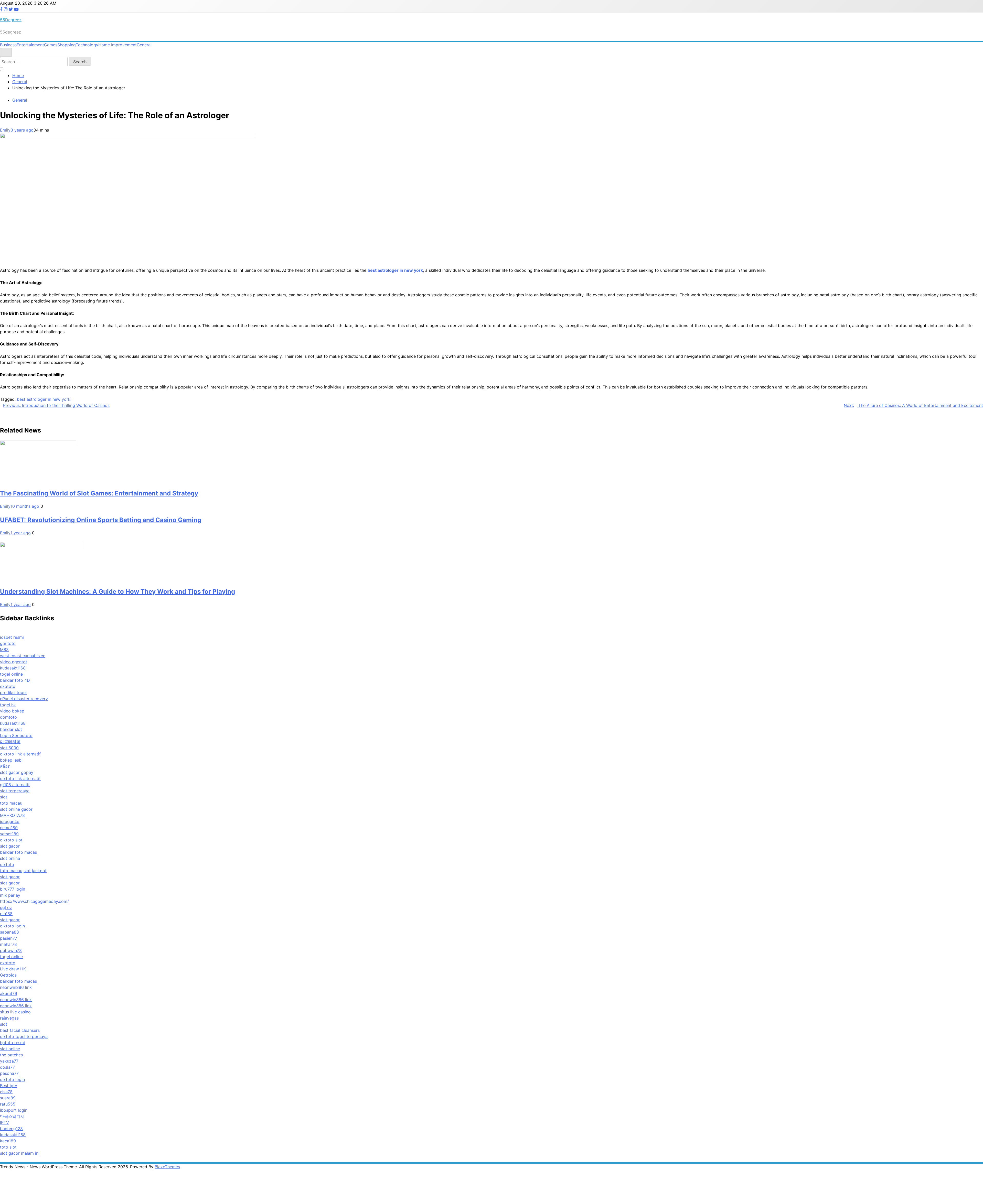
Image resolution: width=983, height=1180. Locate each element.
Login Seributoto (16, 735)
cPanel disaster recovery (24, 698)
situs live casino (15, 1011)
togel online (11, 674)
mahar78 (8, 944)
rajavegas (9, 1018)
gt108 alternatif (15, 784)
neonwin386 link (16, 987)
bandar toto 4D (15, 680)
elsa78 (6, 1091)
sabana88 (9, 932)
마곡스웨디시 (12, 1116)
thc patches (11, 1054)
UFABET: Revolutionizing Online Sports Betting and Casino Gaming (100, 520)
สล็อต (5, 766)
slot (3, 796)
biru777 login (12, 889)
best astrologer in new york (43, 399)
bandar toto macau (18, 852)
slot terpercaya (14, 790)
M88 (4, 649)
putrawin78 (11, 950)
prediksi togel (13, 692)
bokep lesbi (11, 760)
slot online (10, 858)
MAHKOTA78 (12, 815)
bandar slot (11, 729)
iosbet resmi (12, 637)
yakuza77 (9, 1061)
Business (8, 44)
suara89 (8, 1097)
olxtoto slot (11, 839)
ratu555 (7, 1104)
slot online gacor (16, 809)
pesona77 (9, 1073)
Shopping (66, 44)
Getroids (8, 975)
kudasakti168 (13, 667)
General (144, 44)
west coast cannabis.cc (22, 655)
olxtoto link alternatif (20, 753)
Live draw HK (13, 968)
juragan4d (9, 821)
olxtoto (7, 864)
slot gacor (10, 846)
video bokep (12, 710)
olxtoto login (12, 925)
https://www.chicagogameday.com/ (34, 901)
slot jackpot (35, 870)
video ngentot (13, 661)
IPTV (4, 1122)
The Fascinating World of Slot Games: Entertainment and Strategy (99, 493)
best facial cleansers (20, 1030)
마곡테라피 (10, 741)
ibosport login (13, 1110)
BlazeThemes (167, 1166)
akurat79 (8, 993)
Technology (87, 44)
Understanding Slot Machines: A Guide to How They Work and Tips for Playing (117, 591)
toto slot (8, 1147)
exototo (7, 686)
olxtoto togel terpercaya (24, 1036)
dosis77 (7, 1067)
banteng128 (11, 1128)
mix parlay (10, 895)
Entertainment (30, 44)
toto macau (11, 803)
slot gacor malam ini (19, 1153)
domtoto (8, 717)
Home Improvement (117, 44)
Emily (5, 130)
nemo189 (9, 827)
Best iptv (8, 1085)
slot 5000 (9, 747)
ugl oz (6, 907)
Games (50, 44)
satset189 (9, 833)
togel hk (8, 704)
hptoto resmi (12, 1042)
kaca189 (8, 1140)
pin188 (6, 913)
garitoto (8, 643)
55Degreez (11, 19)
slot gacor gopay (16, 772)
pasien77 (8, 938)
